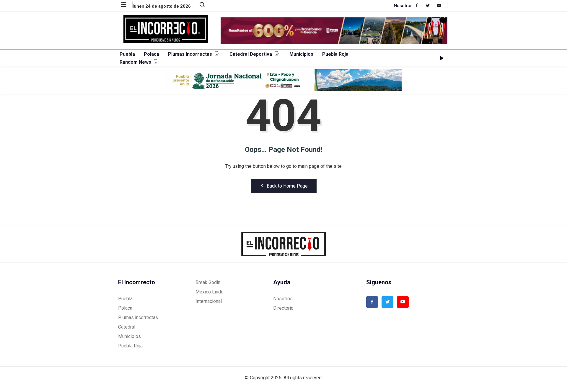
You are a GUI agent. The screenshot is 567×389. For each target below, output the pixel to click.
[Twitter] (431, 5)
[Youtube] (442, 5)
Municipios (301, 54)
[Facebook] (420, 5)
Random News (135, 62)
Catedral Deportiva (250, 54)
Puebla (127, 54)
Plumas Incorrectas (190, 54)
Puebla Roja (335, 54)
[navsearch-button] (200, 5)
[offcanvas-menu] (127, 4)
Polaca (151, 54)
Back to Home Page (287, 186)
